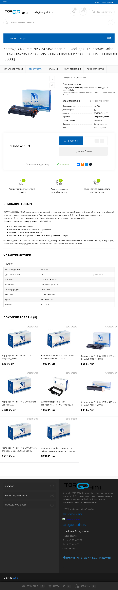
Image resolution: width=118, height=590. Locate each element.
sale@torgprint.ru (80, 531)
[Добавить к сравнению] (52, 85)
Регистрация (107, 2)
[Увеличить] (29, 103)
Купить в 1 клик (83, 151)
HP (95, 109)
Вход (97, 2)
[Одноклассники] (82, 164)
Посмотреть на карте (72, 514)
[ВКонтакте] (78, 164)
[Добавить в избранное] (52, 78)
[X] (90, 164)
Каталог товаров (17, 38)
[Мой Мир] (86, 164)
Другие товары (97, 274)
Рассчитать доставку (39, 164)
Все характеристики (99, 101)
